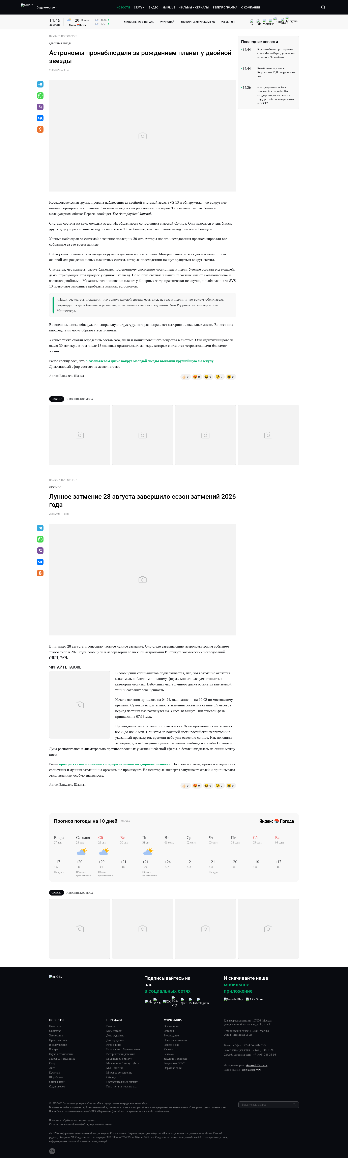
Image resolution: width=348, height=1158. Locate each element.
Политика (55, 1026)
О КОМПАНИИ (250, 7)
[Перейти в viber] (40, 107)
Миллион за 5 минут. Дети (122, 1063)
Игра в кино (113, 1044)
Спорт (53, 1063)
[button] (47, 7)
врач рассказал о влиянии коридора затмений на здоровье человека (114, 764)
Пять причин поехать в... (121, 1086)
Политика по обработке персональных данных (72, 1120)
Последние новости (259, 41)
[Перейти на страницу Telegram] (203, 1001)
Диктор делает (115, 1040)
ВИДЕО (153, 7)
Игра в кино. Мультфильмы (123, 1049)
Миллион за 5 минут (119, 1058)
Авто (52, 1068)
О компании (171, 1026)
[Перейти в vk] (40, 118)
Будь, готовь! (114, 1031)
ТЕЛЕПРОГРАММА (225, 7)
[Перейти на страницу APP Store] (254, 1002)
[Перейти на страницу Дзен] (185, 1001)
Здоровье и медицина (62, 1058)
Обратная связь (173, 1068)
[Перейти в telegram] (40, 84)
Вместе (110, 1026)
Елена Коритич (251, 1069)
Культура (54, 1072)
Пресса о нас (171, 1044)
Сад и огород (57, 1086)
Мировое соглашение (119, 1072)
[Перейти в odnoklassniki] (40, 129)
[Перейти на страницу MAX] (157, 1001)
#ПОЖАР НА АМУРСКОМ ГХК (198, 22)
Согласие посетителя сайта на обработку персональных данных (80, 1124)
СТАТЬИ (139, 7)
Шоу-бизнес (56, 1077)
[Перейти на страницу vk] (148, 1001)
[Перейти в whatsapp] (40, 96)
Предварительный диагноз (122, 1082)
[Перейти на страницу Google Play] (233, 1002)
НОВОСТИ (123, 7)
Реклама (169, 1054)
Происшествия (58, 1040)
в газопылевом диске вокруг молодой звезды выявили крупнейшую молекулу (149, 361)
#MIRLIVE (168, 7)
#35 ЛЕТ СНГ (228, 22)
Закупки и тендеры (175, 1058)
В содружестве (58, 1044)
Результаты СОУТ (174, 1063)
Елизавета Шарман (72, 375)
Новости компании (175, 1040)
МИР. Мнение (114, 1068)
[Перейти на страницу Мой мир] (176, 1001)
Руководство (171, 1035)
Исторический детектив (120, 1054)
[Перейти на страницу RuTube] (194, 1001)
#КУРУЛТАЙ (167, 22)
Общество (55, 1031)
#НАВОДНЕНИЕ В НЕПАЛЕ (138, 22)
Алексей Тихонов (256, 1065)
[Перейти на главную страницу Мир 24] (27, 7)
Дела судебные (115, 1035)
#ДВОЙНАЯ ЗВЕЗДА (60, 43)
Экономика (56, 1035)
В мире (53, 1049)
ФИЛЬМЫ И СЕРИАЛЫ (194, 7)
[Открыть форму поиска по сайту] (323, 7)
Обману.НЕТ (114, 1077)
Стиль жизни (57, 1082)
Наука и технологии (61, 1054)
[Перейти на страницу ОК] (167, 1001)
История (169, 1031)
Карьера (168, 1049)
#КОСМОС (55, 487)
